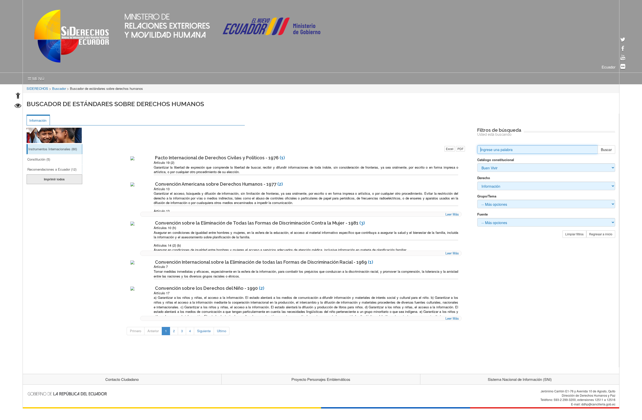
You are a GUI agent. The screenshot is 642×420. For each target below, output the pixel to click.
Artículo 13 (162, 187)
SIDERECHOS (37, 87)
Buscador (59, 87)
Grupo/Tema (486, 195)
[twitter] (622, 40)
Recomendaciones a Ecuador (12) (51, 168)
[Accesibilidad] (18, 96)
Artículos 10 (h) (165, 226)
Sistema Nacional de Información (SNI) (520, 378)
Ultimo (221, 329)
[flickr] (622, 66)
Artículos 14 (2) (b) (167, 244)
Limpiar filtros (574, 233)
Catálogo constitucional (495, 159)
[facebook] (622, 49)
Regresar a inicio (600, 233)
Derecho (483, 177)
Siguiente (204, 329)
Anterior (153, 329)
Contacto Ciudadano (122, 378)
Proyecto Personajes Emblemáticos (320, 378)
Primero (135, 329)
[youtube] (622, 57)
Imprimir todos (54, 178)
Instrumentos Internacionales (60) (52, 148)
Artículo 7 (161, 265)
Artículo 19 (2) (164, 161)
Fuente (482, 213)
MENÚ (37, 78)
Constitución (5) (38, 158)
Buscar (606, 148)
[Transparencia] (18, 106)
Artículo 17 (162, 292)
